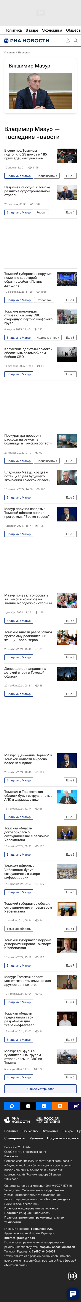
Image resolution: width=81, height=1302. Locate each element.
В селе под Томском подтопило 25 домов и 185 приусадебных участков (25, 154)
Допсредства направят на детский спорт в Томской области (25, 672)
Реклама (36, 1138)
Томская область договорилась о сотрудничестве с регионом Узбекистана (26, 834)
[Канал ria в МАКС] (12, 1106)
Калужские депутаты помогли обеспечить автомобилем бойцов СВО (28, 353)
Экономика (50, 1131)
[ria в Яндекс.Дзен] (28, 1106)
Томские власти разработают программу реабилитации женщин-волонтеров (28, 636)
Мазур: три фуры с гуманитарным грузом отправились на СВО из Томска (23, 1057)
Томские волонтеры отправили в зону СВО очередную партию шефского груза (28, 317)
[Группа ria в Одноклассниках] (60, 1106)
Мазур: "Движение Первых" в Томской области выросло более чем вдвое (28, 759)
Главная (9, 52)
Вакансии (11, 1156)
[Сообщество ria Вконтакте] (44, 1106)
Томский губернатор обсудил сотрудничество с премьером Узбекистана (28, 907)
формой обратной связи (57, 1247)
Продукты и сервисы (63, 1138)
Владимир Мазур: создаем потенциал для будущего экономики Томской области (27, 476)
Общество (30, 1131)
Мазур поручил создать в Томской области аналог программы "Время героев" (26, 513)
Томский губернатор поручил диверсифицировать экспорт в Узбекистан (28, 944)
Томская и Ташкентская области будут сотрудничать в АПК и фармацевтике (28, 796)
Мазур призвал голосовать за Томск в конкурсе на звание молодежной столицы (28, 599)
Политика (11, 1131)
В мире (67, 1131)
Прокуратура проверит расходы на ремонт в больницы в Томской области (28, 439)
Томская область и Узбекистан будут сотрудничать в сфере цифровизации (22, 872)
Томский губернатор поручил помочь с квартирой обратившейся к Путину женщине (28, 279)
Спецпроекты (14, 1138)
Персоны (24, 52)
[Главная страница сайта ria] (26, 41)
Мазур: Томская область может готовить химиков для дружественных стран (27, 981)
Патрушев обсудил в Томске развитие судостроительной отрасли (27, 191)
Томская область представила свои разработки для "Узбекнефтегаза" (19, 1019)
